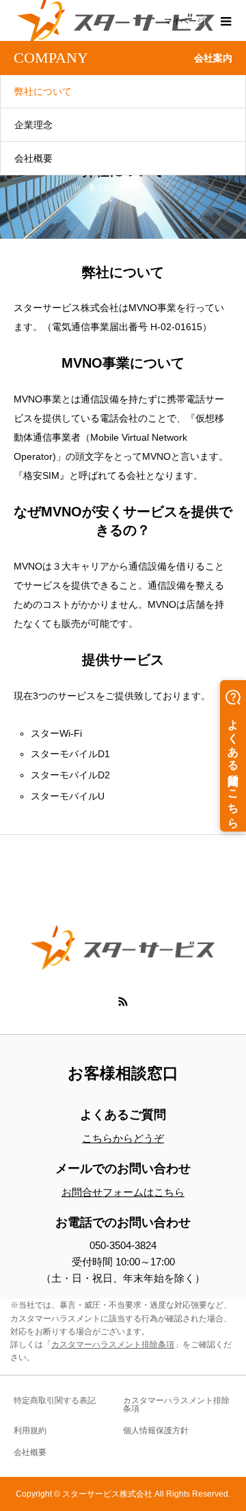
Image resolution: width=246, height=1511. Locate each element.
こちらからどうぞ (123, 1138)
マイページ (184, 20)
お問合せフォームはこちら (123, 1192)
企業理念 (33, 124)
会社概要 (33, 158)
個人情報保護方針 (156, 1430)
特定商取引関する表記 (55, 1400)
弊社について (43, 91)
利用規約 (30, 1430)
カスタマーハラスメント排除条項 (112, 1344)
